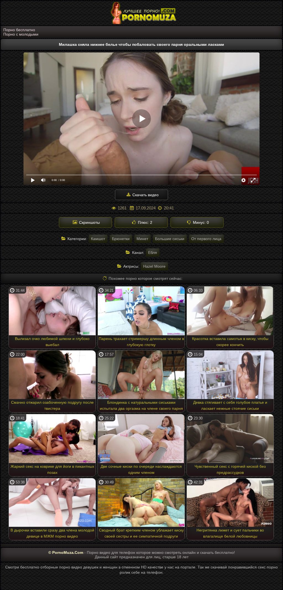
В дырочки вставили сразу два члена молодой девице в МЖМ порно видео (52, 533)
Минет (142, 238)
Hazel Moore (154, 266)
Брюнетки (121, 238)
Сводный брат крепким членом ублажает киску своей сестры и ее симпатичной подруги (141, 533)
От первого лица (206, 238)
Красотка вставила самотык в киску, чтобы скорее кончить (230, 341)
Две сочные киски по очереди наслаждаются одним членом (141, 469)
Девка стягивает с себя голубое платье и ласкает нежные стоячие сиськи (230, 405)
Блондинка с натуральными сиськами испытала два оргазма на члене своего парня (141, 405)
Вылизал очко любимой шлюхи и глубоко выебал (52, 341)
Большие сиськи (169, 238)
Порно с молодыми (20, 34)
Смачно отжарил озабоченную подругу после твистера (52, 405)
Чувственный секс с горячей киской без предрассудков (230, 469)
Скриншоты (89, 222)
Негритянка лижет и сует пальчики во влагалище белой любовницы (230, 533)
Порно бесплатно (19, 30)
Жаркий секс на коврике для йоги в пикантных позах (52, 469)
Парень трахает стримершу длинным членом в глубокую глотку (141, 341)
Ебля (152, 252)
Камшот (98, 238)
